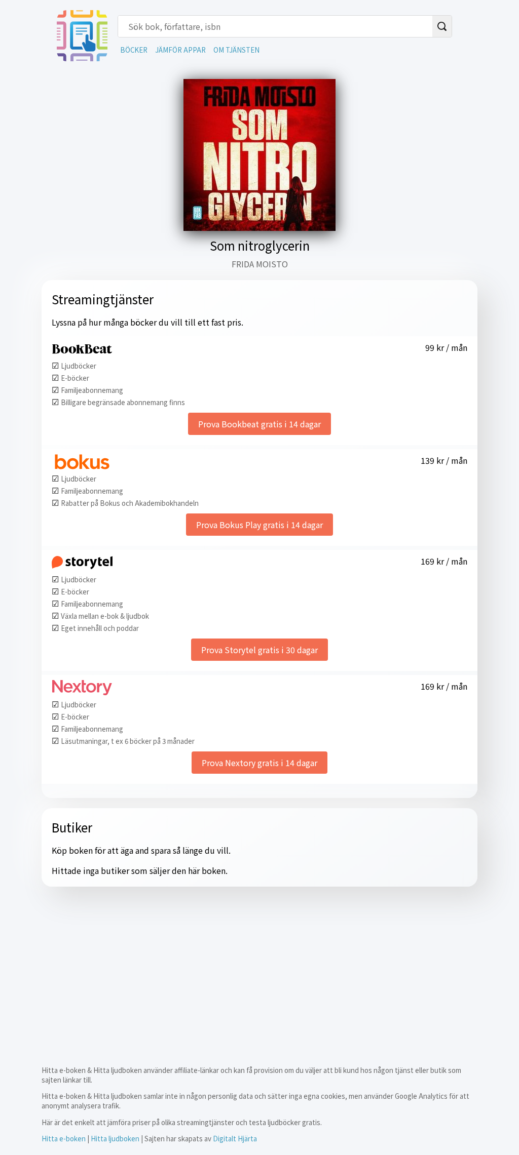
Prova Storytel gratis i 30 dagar (259, 650)
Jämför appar (180, 50)
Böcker (133, 50)
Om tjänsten (236, 50)
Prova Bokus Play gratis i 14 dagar (259, 525)
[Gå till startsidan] (82, 58)
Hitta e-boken (64, 1138)
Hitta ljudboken (115, 1138)
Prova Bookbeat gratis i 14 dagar (259, 424)
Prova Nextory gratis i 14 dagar (259, 762)
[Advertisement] (259, 968)
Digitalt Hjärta (235, 1138)
